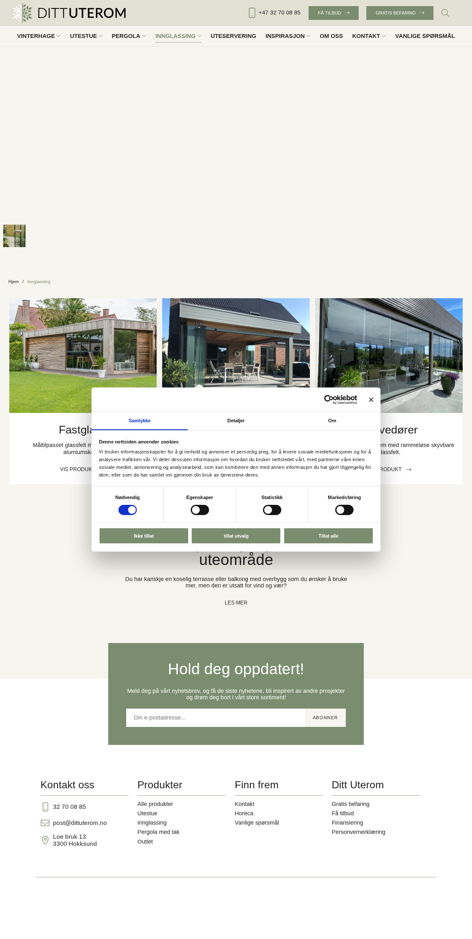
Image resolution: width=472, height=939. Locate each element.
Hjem (13, 281)
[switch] (200, 510)
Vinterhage (36, 36)
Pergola (126, 36)
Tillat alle (328, 536)
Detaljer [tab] (236, 420)
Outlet (145, 841)
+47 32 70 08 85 (279, 12)
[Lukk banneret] (371, 399)
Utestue (83, 36)
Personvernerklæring (358, 832)
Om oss (331, 36)
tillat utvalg (236, 536)
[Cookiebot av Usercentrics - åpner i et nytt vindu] (329, 399)
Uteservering (233, 36)
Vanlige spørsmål (425, 36)
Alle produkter (155, 804)
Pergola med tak (158, 832)
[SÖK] (445, 13)
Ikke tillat (144, 536)
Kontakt (366, 36)
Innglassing (175, 36)
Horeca (244, 813)
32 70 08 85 (69, 806)
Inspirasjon (285, 36)
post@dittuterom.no (80, 822)
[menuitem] (445, 13)
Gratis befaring (396, 12)
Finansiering (347, 822)
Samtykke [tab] (140, 420)
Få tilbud (329, 12)
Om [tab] (332, 420)
